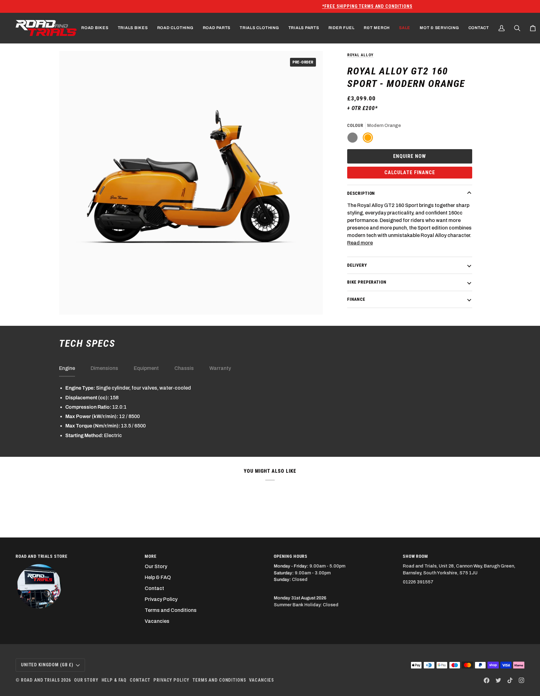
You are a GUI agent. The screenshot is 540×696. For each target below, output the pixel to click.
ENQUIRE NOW (409, 156)
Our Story (156, 566)
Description (361, 192)
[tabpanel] (270, 411)
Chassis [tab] (184, 368)
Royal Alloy (360, 55)
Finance (356, 298)
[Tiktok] (510, 680)
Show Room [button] (415, 556)
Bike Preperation (367, 282)
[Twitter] (498, 680)
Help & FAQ (158, 577)
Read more (360, 242)
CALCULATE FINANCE (409, 172)
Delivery (357, 264)
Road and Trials (40, 680)
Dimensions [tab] (104, 368)
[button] (95, 28)
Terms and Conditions (171, 610)
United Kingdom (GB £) (47, 664)
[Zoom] (70, 302)
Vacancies (157, 621)
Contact (154, 588)
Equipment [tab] (146, 368)
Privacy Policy (161, 599)
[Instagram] (521, 680)
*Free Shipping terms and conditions (270, 6)
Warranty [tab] (220, 368)
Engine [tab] (67, 368)
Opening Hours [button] (291, 556)
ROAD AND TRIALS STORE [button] (42, 556)
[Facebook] (486, 680)
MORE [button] (150, 556)
